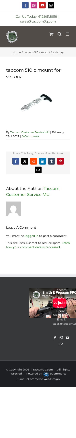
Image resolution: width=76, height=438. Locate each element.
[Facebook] (55, 337)
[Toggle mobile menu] (68, 34)
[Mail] (61, 344)
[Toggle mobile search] (60, 34)
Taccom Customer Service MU (29, 132)
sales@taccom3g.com (38, 21)
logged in (31, 236)
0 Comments (30, 136)
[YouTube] (67, 337)
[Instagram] (61, 337)
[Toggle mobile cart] (51, 34)
